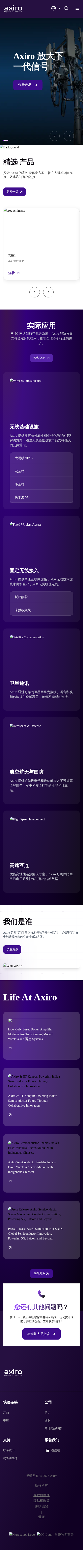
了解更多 (12, 949)
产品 (6, 1412)
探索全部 (39, 357)
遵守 (41, 1517)
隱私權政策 (41, 1500)
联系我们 (9, 1450)
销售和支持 (10, 1458)
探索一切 (12, 191)
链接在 (55, 1450)
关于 (47, 1412)
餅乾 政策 (41, 1506)
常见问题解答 (53, 1428)
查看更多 (39, 1273)
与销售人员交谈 (38, 1334)
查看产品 (25, 85)
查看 (11, 273)
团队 (47, 1420)
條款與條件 (41, 1495)
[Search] (66, 8)
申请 (6, 1420)
